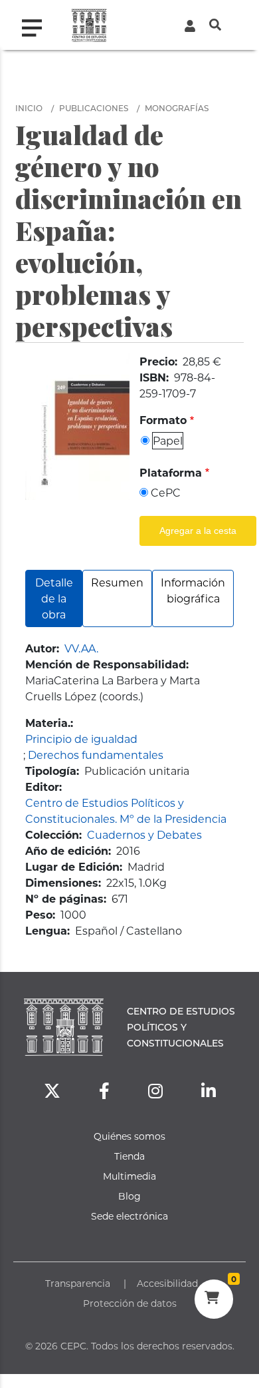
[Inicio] (89, 25)
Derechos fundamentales (95, 755)
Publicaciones (93, 108)
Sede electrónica (129, 1216)
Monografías (177, 108)
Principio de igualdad (81, 739)
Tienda (129, 1156)
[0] (213, 1299)
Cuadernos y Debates (144, 834)
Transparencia (77, 1283)
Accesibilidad (167, 1283)
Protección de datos (130, 1303)
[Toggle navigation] (37, 25)
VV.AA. (81, 648)
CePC (166, 492)
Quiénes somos (129, 1136)
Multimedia (129, 1176)
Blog (129, 1196)
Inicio (29, 108)
